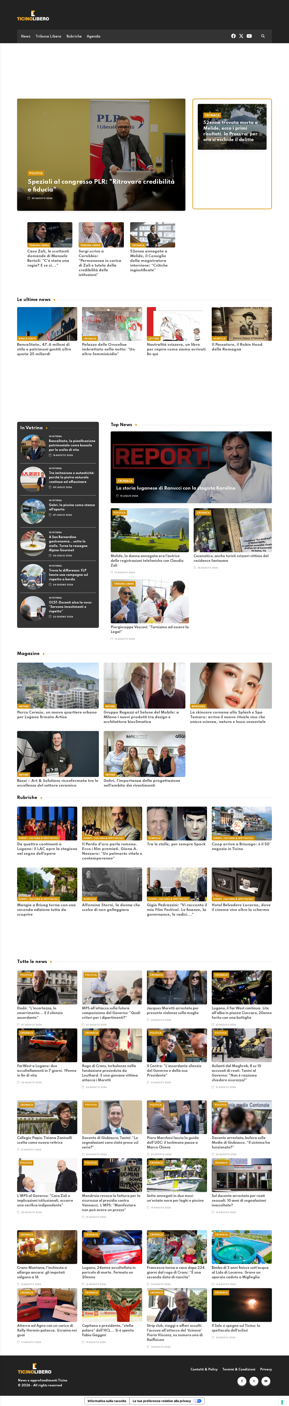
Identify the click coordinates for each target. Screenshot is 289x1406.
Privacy (266, 1369)
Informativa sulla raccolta (107, 1401)
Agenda (93, 36)
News (25, 36)
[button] (241, 1381)
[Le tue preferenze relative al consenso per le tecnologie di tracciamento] (282, 1402)
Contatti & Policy (204, 1369)
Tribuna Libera (48, 36)
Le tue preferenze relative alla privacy (162, 1401)
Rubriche (74, 36)
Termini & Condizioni (238, 1369)
